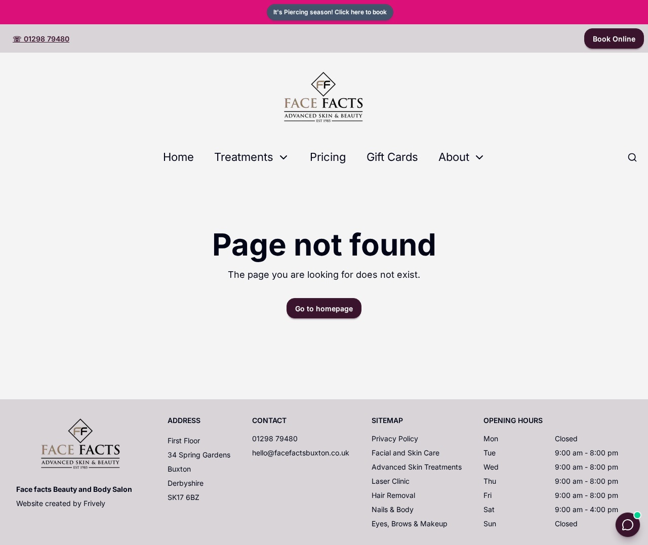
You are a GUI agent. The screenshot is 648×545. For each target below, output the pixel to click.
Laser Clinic (391, 481)
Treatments (243, 156)
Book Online (614, 38)
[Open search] (632, 157)
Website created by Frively (60, 503)
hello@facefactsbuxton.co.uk (300, 452)
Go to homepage (324, 308)
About (453, 156)
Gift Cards (392, 156)
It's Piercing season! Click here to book (330, 12)
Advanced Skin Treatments (417, 467)
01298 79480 (275, 438)
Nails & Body (393, 509)
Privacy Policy (395, 438)
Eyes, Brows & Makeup (410, 523)
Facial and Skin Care (405, 452)
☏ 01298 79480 (41, 38)
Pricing (328, 156)
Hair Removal (393, 495)
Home (178, 156)
